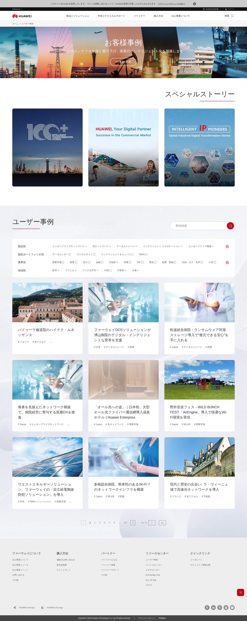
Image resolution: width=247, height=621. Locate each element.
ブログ (149, 585)
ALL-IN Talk (151, 580)
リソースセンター (154, 565)
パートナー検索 (108, 565)
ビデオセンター (153, 570)
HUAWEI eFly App (55, 607)
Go (162, 522)
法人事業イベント (20, 570)
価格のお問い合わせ (66, 560)
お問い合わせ (18, 575)
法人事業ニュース (20, 565)
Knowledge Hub (153, 575)
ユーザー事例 (152, 560)
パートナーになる (109, 560)
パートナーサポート (110, 570)
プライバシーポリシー (146, 618)
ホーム (15, 24)
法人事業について (20, 560)
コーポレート (196, 560)
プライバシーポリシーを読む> (171, 4)
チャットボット (64, 570)
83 (125, 522)
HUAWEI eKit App (27, 607)
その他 (15, 580)
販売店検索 (62, 565)
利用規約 (162, 618)
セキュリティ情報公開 (200, 565)
